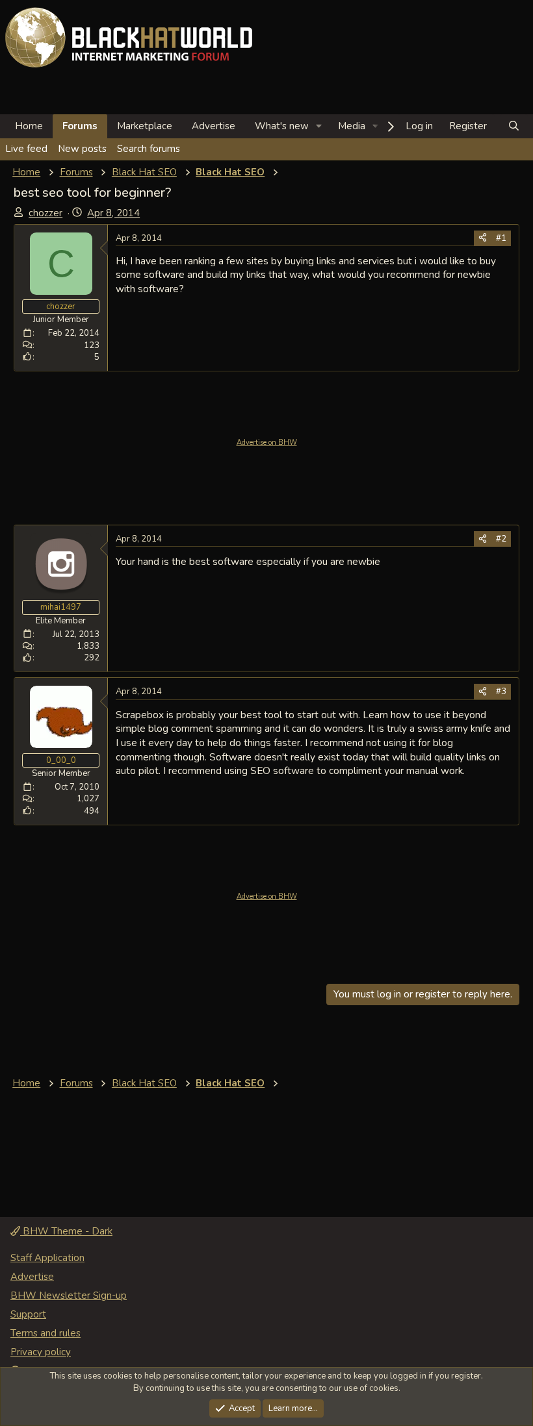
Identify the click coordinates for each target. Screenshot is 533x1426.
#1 (501, 238)
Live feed (26, 148)
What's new (282, 125)
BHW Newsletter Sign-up (68, 1295)
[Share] (482, 238)
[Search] (514, 126)
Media (351, 125)
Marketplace (144, 125)
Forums (80, 125)
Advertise (213, 125)
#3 (501, 691)
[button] (319, 126)
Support (28, 1314)
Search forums (148, 148)
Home (29, 125)
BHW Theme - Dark (66, 1231)
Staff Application (47, 1257)
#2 (501, 539)
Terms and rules (45, 1333)
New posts (82, 148)
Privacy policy (40, 1351)
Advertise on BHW (267, 442)
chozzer (45, 212)
